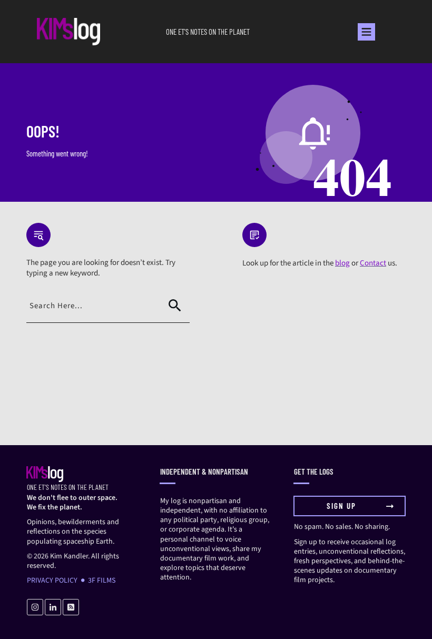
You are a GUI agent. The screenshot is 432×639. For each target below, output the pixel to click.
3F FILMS (101, 580)
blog (342, 263)
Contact (373, 263)
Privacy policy (52, 580)
